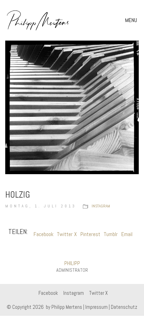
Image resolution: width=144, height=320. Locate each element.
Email (126, 234)
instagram (101, 206)
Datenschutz (124, 307)
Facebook (43, 234)
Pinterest (90, 234)
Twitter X (67, 234)
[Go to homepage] (38, 20)
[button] (132, 20)
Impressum (96, 307)
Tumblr (111, 234)
